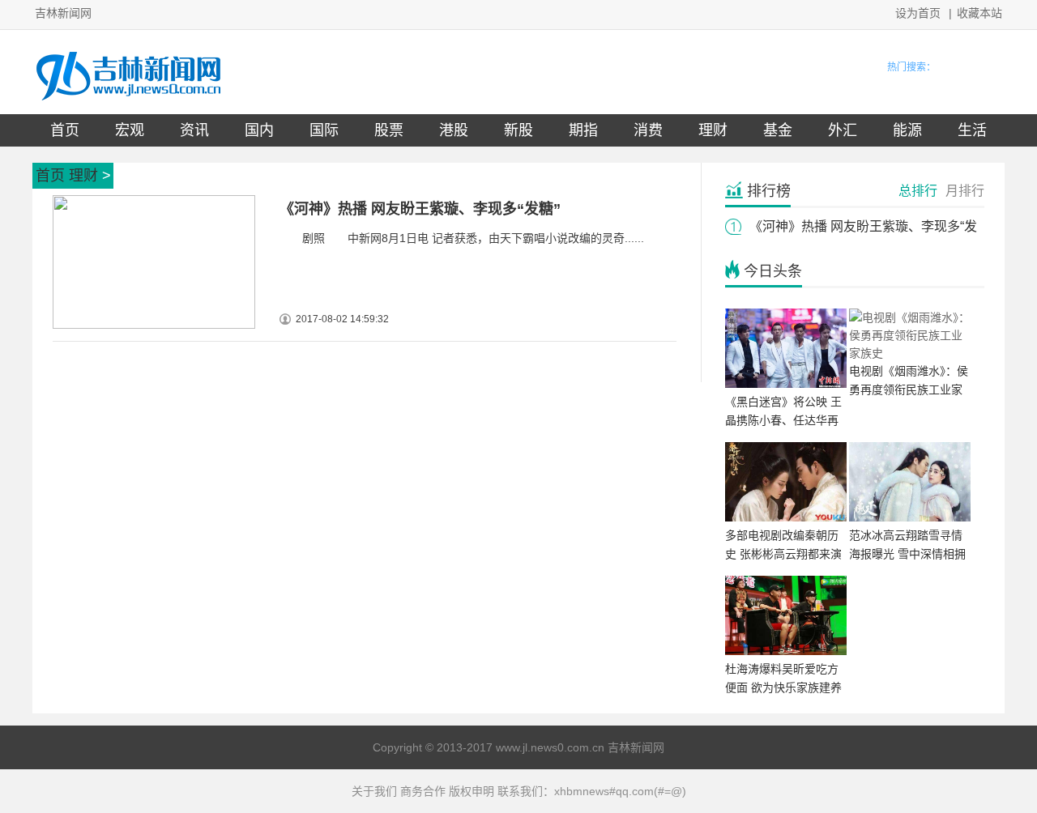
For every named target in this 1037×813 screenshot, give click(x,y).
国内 (259, 130)
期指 (583, 130)
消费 (648, 130)
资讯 (194, 130)
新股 (518, 130)
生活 (972, 130)
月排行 (964, 191)
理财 (713, 130)
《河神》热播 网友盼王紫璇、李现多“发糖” (420, 209)
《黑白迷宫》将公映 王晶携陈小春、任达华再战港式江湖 (783, 420)
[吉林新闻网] (128, 101)
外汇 (842, 130)
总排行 (917, 191)
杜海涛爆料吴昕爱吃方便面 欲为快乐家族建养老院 (783, 687)
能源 (907, 130)
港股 (453, 130)
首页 (64, 130)
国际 (324, 130)
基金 (777, 130)
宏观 (129, 130)
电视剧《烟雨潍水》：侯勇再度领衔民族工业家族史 (908, 389)
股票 (388, 130)
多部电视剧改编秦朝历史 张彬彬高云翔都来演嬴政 (783, 554)
